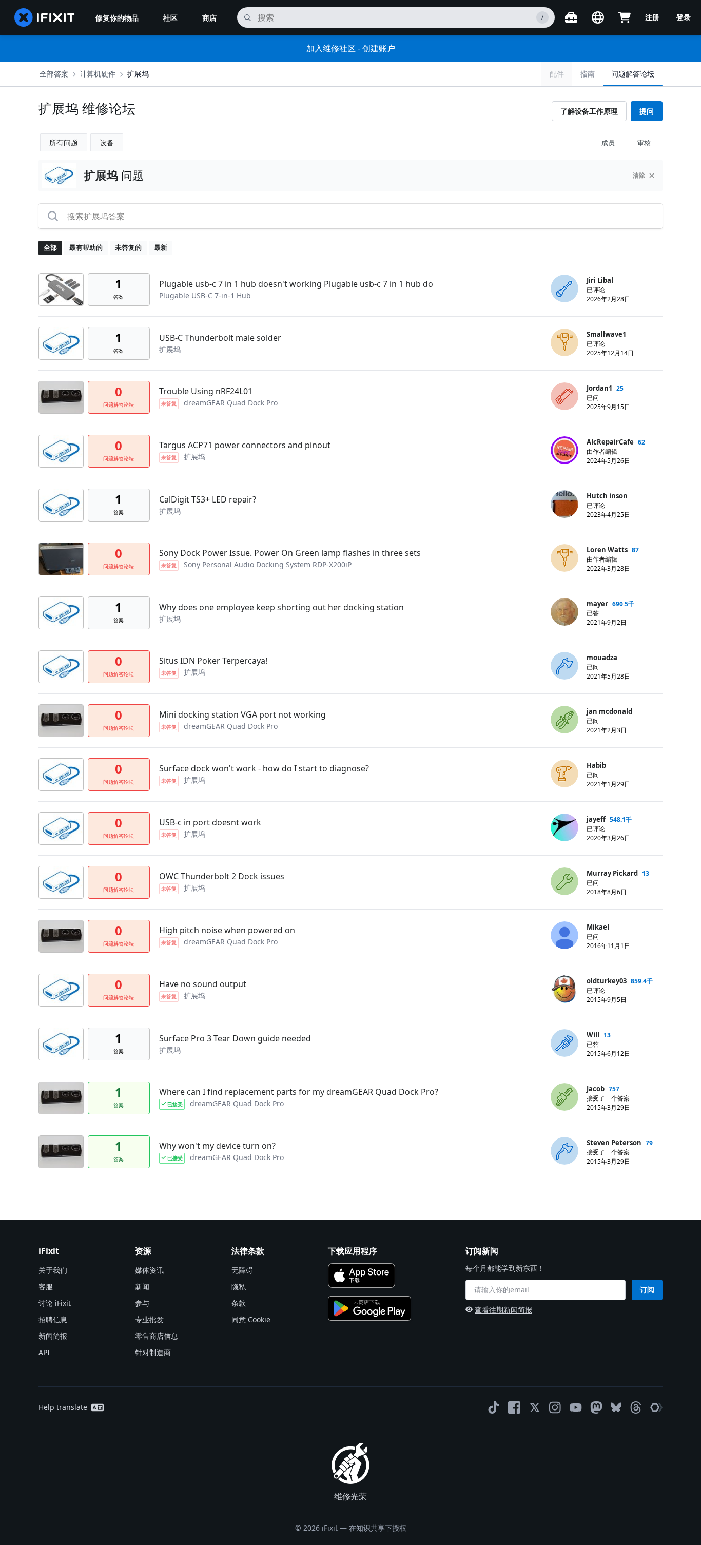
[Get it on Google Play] (369, 1308)
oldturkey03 (607, 981)
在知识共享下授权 (377, 1528)
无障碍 (242, 1270)
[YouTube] (576, 1407)
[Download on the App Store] (361, 1275)
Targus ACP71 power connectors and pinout (244, 445)
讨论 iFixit (54, 1303)
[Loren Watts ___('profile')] (564, 558)
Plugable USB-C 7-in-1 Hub (205, 295)
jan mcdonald (609, 711)
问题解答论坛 (632, 74)
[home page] (44, 17)
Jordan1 (599, 388)
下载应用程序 (352, 1251)
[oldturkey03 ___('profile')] (564, 989)
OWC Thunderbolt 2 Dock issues (221, 876)
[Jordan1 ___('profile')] (564, 396)
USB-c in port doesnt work (210, 822)
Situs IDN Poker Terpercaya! (213, 660)
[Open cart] (624, 17)
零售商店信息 (156, 1336)
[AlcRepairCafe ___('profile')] (564, 450)
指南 (587, 74)
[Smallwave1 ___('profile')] (564, 342)
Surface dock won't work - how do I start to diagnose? (264, 768)
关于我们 (52, 1270)
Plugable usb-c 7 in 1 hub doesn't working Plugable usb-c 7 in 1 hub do (296, 283)
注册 (652, 17)
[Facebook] (514, 1407)
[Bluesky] (616, 1407)
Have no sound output (202, 984)
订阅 (647, 1290)
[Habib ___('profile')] (564, 773)
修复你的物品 (117, 18)
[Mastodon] (596, 1407)
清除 (639, 175)
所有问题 (63, 142)
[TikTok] (494, 1407)
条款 (238, 1303)
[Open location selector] (598, 17)
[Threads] (636, 1407)
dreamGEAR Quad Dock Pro (231, 403)
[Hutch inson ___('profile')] (564, 504)
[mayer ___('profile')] (564, 612)
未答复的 (128, 247)
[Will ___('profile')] (564, 1043)
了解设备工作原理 (589, 111)
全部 (50, 247)
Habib (596, 765)
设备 (107, 142)
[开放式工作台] (571, 17)
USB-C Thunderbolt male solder (220, 337)
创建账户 (378, 48)
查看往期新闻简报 (503, 1310)
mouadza (602, 657)
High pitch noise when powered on (227, 930)
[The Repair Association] (656, 1407)
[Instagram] (555, 1407)
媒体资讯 (149, 1270)
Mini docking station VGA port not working (242, 714)
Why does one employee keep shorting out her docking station (281, 607)
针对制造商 (153, 1352)
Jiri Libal (600, 280)
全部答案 (54, 74)
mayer (597, 603)
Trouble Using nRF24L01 (205, 391)
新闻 (142, 1286)
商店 (209, 18)
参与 (142, 1303)
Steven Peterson (614, 1142)
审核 (644, 142)
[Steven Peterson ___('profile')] (564, 1151)
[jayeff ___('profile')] (564, 827)
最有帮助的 (86, 247)
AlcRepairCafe (610, 442)
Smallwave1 (606, 334)
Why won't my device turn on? (217, 1145)
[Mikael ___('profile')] (564, 935)
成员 (608, 142)
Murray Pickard (612, 873)
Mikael (598, 927)
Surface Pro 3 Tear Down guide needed (235, 1038)
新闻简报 (52, 1336)
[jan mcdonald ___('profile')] (564, 719)
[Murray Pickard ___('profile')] (564, 881)
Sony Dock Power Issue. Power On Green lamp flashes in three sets (290, 552)
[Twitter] (535, 1407)
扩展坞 (138, 74)
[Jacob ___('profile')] (564, 1097)
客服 (45, 1286)
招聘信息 (52, 1319)
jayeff (596, 819)
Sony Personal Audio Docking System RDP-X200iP (268, 564)
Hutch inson (607, 495)
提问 (646, 111)
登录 (683, 17)
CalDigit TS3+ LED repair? (207, 499)
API (44, 1352)
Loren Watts (607, 549)
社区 (170, 18)
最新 (160, 247)
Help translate (62, 1407)
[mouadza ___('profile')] (564, 666)
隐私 (238, 1286)
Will (593, 1034)
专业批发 (149, 1319)
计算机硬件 (97, 74)
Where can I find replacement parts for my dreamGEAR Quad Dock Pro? (298, 1091)
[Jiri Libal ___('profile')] (564, 288)
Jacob (596, 1088)
